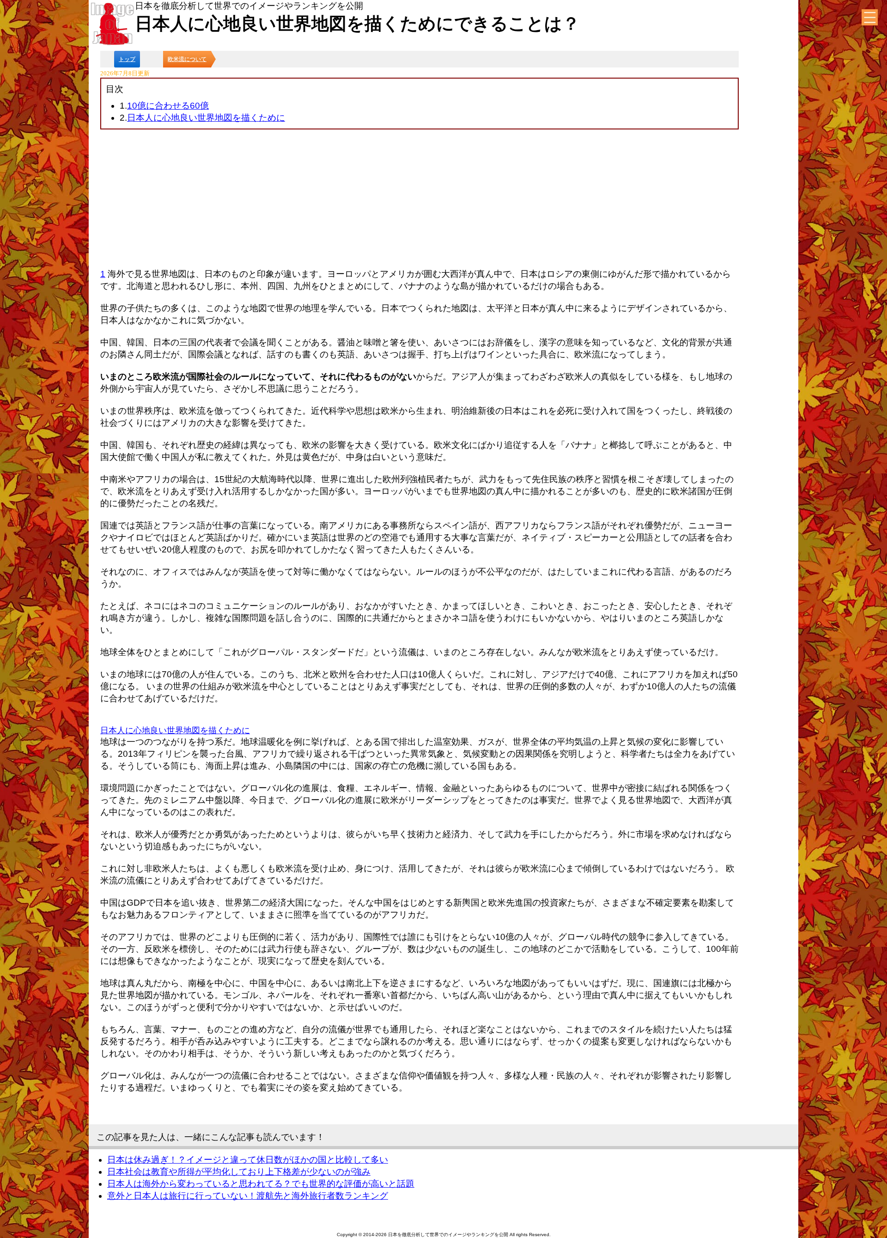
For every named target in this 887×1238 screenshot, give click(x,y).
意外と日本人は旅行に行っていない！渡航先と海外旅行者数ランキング (247, 1196)
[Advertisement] (419, 199)
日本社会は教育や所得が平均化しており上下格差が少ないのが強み (239, 1172)
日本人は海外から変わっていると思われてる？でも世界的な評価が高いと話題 (260, 1184)
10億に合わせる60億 (168, 105)
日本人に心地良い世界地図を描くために (206, 118)
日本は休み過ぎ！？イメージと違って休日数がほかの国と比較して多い (247, 1159)
